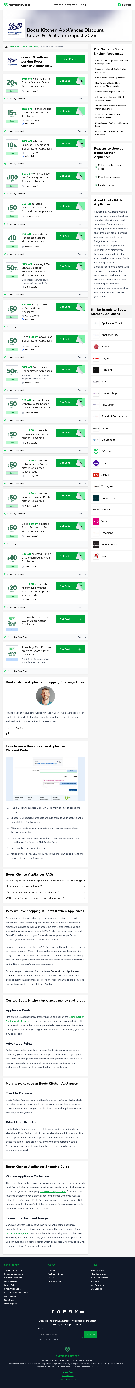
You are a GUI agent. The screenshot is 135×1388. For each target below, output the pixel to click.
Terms (80, 99)
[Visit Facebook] (53, 1312)
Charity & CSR (55, 1281)
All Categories (98, 1285)
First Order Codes (12, 1288)
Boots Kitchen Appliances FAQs (109, 91)
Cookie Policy (67, 1376)
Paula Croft (22, 637)
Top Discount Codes (13, 1270)
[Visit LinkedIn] (64, 1312)
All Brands (96, 1288)
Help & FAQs (97, 1270)
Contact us (96, 1281)
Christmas (9, 1300)
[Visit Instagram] (59, 1312)
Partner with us (55, 1274)
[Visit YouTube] (82, 1312)
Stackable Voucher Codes (16, 1292)
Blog (83, 4)
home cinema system (17, 1233)
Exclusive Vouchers (13, 1274)
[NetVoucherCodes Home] (15, 5)
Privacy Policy (68, 1372)
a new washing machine (53, 1191)
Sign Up (90, 1334)
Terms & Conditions (68, 1379)
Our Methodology (99, 1277)
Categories (14, 46)
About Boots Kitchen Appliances (110, 77)
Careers (52, 1277)
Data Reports (10, 1303)
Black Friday (10, 1296)
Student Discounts (13, 1277)
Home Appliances (29, 46)
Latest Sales (10, 1285)
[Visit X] (76, 1312)
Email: (40, 1328)
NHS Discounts (11, 1281)
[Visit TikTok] (70, 1312)
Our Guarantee (98, 1274)
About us (52, 1270)
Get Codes (70, 59)
